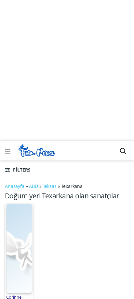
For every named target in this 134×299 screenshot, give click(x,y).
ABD (33, 186)
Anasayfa (14, 186)
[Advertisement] (67, 70)
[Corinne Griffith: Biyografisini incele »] (19, 248)
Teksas (50, 186)
